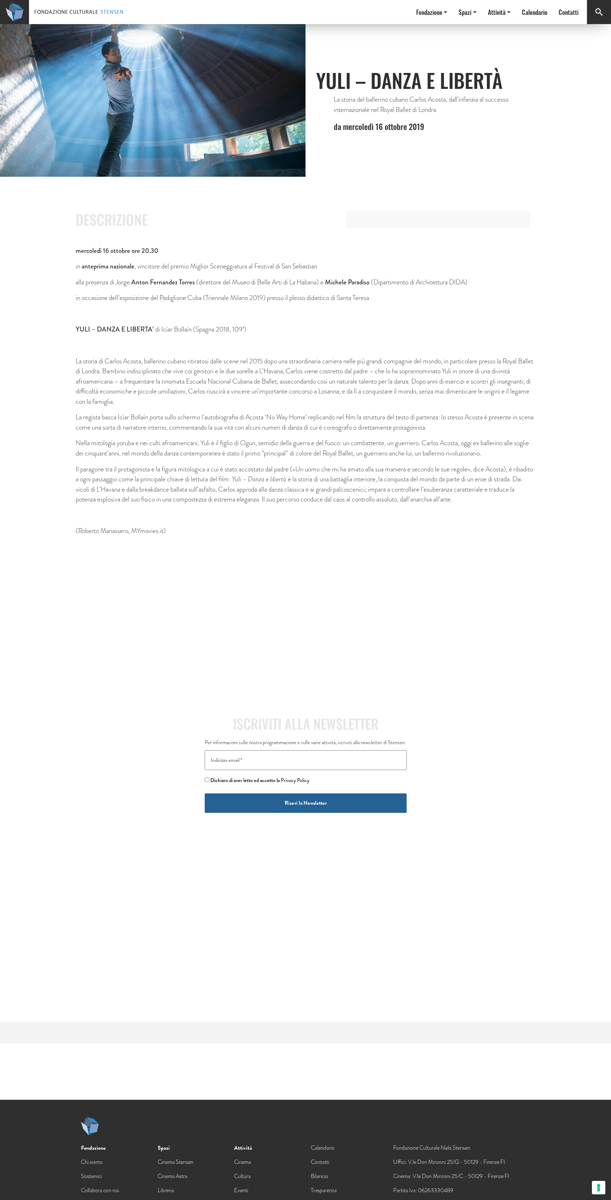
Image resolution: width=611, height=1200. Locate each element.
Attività (497, 12)
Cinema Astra (172, 1176)
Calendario (534, 12)
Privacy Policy (295, 780)
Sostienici (91, 1176)
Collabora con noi (100, 1190)
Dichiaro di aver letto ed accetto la (259, 780)
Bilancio (319, 1176)
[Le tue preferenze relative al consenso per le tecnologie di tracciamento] (598, 1187)
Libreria (166, 1190)
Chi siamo (92, 1162)
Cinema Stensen (175, 1162)
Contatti (568, 12)
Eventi (241, 1190)
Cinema (242, 1162)
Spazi (465, 12)
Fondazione (429, 12)
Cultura (242, 1176)
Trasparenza (324, 1190)
